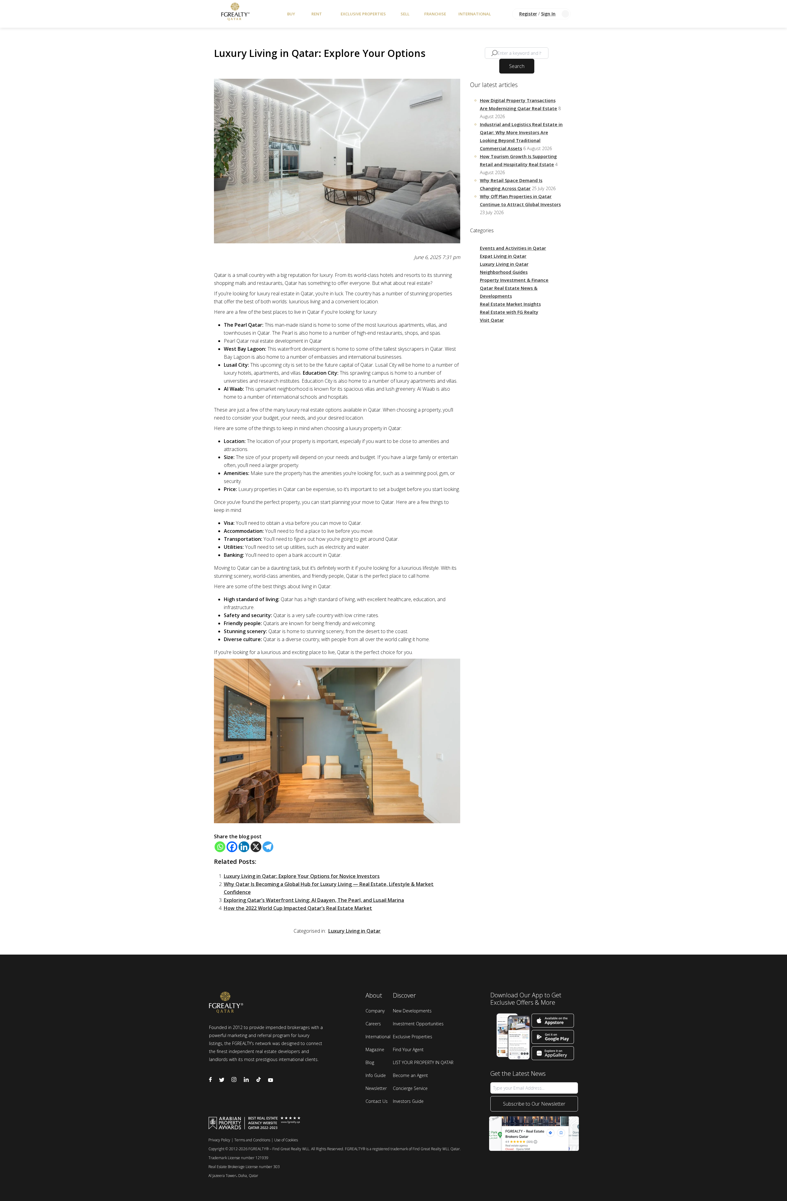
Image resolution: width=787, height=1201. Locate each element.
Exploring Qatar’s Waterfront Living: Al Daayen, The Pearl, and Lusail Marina (314, 900)
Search (516, 66)
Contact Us (377, 1101)
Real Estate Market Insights (510, 304)
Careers (373, 1024)
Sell (405, 14)
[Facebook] (232, 846)
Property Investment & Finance (514, 280)
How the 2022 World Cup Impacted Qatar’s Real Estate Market (298, 908)
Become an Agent (410, 1075)
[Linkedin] (244, 846)
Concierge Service (410, 1088)
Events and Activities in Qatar (513, 248)
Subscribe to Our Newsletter (534, 1103)
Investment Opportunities (418, 1024)
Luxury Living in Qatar (354, 931)
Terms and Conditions (252, 1140)
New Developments (412, 1011)
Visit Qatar (492, 320)
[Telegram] (268, 846)
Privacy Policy (219, 1140)
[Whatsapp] (220, 846)
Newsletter (376, 1088)
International (474, 14)
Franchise (435, 14)
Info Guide (376, 1075)
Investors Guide (408, 1101)
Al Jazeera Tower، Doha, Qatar (233, 1175)
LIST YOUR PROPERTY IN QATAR (423, 1062)
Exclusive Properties (363, 14)
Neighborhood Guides (504, 272)
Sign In (548, 14)
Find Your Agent (408, 1049)
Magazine (375, 1049)
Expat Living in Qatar (503, 256)
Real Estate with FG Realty (509, 312)
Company (375, 1011)
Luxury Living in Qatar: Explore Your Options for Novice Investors (302, 876)
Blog (370, 1062)
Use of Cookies (286, 1140)
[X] (256, 846)
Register (528, 14)
